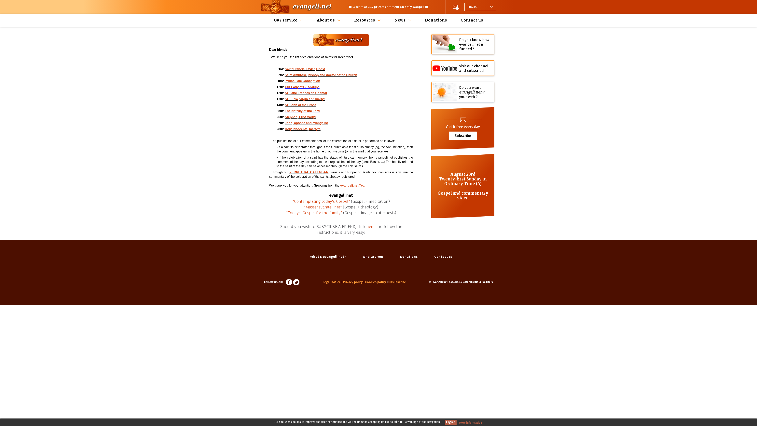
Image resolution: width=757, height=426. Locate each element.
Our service (285, 20)
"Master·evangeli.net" (323, 207)
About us (326, 20)
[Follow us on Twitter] (296, 283)
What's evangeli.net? (328, 257)
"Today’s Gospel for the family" (314, 212)
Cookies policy (375, 282)
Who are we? (373, 257)
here (370, 226)
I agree (450, 422)
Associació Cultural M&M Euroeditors (471, 282)
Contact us (472, 20)
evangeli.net (312, 6)
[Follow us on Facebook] (289, 283)
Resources (364, 20)
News (400, 20)
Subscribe (463, 135)
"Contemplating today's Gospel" (321, 201)
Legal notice (332, 282)
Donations (436, 20)
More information (470, 422)
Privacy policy (353, 282)
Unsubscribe (397, 282)
